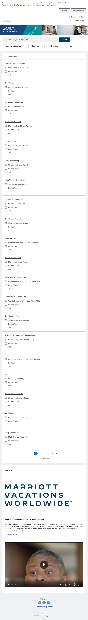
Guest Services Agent (13, 258)
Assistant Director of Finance (15, 63)
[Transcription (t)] (65, 584)
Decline (64, 11)
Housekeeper (10, 83)
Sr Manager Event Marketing (15, 102)
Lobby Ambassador (12, 433)
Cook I (7, 374)
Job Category (54, 46)
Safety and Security (12, 161)
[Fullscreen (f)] (79, 584)
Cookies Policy (16, 5)
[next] (56, 453)
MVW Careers (80, 21)
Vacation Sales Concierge (14, 199)
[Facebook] (44, 602)
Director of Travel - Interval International (20, 335)
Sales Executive (10, 238)
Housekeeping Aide (12, 316)
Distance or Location (13, 46)
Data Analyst (9, 355)
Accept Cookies (78, 11)
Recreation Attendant (13, 122)
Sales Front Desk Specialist (15, 180)
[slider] (61, 584)
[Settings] (74, 584)
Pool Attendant (10, 141)
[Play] (8, 584)
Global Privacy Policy (44, 607)
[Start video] (44, 564)
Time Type (35, 46)
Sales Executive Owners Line (15, 277)
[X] (39, 602)
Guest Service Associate (14, 394)
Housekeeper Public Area (14, 219)
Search (64, 40)
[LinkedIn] (48, 602)
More (72, 46)
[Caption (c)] (70, 584)
